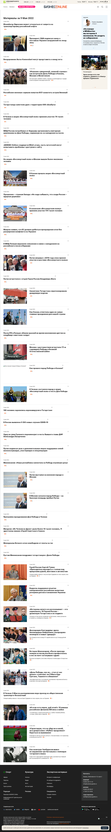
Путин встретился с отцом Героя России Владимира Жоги (29, 279)
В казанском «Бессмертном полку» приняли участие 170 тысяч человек (45, 209)
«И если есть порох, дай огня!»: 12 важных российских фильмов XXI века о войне (48, 708)
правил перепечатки (64, 823)
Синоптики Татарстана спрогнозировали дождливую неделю (48, 292)
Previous (84, 48)
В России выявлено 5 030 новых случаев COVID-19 (25, 422)
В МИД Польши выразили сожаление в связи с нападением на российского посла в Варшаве (31, 245)
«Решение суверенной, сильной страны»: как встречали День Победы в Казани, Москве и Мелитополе (48, 73)
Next (105, 48)
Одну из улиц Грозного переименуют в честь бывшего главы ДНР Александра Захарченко (33, 435)
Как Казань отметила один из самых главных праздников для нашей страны (47, 313)
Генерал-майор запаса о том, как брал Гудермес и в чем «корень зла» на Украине (26, 698)
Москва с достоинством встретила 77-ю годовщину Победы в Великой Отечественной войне (47, 349)
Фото (26, 783)
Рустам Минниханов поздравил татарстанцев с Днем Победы (31, 555)
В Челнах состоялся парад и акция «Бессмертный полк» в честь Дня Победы (48, 390)
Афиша (5, 777)
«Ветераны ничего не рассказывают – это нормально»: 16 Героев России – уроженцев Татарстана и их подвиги (48, 611)
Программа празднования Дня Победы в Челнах (25, 517)
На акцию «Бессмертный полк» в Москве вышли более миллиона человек (33, 160)
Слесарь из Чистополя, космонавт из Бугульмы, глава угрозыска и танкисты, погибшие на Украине (47, 617)
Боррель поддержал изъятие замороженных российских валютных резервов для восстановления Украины (47, 590)
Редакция (6, 791)
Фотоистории (29, 786)
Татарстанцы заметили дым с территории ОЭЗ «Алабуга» (29, 104)
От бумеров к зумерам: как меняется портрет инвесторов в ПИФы (93, 76)
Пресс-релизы (7, 786)
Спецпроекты (51, 791)
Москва (90, 2)
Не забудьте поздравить (54, 780)
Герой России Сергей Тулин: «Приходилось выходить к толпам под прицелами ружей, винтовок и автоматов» (48, 569)
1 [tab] (92, 87)
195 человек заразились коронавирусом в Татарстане (27, 410)
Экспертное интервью (57, 772)
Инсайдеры (50, 786)
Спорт (8, 772)
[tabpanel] (94, 31)
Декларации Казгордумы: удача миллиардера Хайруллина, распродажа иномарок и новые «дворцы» (47, 632)
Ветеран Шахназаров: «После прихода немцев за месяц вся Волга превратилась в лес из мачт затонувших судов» (48, 653)
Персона (5, 780)
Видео (27, 780)
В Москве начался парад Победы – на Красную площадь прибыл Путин (46, 497)
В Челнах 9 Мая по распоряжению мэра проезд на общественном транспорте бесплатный (33, 694)
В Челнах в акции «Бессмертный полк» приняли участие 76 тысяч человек (33, 117)
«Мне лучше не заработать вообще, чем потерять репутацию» (93, 32)
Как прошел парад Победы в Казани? (46, 368)
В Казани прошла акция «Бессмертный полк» (47, 174)
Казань (5, 6)
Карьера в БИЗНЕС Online (10, 794)
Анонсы (27, 777)
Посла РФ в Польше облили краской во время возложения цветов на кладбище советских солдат (34, 334)
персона (85, 17)
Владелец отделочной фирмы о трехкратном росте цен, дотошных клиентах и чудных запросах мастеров (94, 40)
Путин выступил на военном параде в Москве (46, 476)
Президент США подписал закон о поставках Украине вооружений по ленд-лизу (48, 40)
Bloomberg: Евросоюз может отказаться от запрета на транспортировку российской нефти (28, 25)
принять (104, 828)
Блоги (5, 783)
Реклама (28, 791)
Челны (79, 2)
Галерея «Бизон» (51, 794)
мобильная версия (53, 809)
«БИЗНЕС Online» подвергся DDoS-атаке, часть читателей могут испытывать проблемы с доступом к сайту (32, 146)
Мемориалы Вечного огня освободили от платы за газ (28, 543)
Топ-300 (49, 797)
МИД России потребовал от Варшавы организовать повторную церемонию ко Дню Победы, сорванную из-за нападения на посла (33, 132)
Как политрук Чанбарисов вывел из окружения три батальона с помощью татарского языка (47, 751)
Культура (29, 772)
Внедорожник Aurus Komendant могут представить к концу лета (32, 59)
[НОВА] (26, 7)
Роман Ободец (96, 22)
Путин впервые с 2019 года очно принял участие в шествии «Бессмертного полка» (48, 259)
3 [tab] (94, 87)
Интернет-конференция (53, 777)
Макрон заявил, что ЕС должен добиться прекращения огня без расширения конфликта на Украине (32, 230)
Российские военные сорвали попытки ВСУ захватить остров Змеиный (35, 92)
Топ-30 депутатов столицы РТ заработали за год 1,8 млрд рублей (47, 637)
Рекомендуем (87, 72)
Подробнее (85, 828)
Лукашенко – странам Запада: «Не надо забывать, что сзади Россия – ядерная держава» (35, 195)
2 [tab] (93, 87)
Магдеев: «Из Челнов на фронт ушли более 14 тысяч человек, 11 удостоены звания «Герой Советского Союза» (32, 530)
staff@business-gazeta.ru (90, 796)
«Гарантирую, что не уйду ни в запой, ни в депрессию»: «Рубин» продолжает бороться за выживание (47, 730)
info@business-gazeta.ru (90, 784)
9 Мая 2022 (6, 21)
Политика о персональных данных (55, 817)
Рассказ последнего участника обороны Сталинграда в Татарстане (48, 658)
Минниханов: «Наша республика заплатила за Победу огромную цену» (35, 463)
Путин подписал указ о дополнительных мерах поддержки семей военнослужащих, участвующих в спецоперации (33, 449)
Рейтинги (49, 783)
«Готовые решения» (97, 23)
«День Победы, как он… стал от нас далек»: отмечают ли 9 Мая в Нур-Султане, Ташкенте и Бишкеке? (45, 674)
